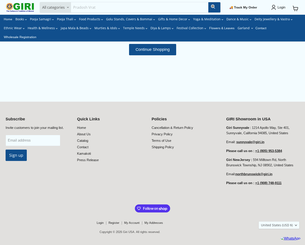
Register (114, 222)
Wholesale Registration (20, 37)
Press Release (88, 160)
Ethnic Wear (13, 28)
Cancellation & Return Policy (172, 128)
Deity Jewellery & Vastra (273, 19)
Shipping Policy (163, 147)
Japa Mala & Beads (75, 28)
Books (20, 19)
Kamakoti (84, 153)
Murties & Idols (106, 28)
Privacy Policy (162, 134)
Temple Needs (134, 28)
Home (8, 19)
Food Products (90, 19)
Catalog (82, 140)
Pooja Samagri (41, 19)
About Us (84, 134)
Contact (260, 28)
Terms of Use (161, 140)
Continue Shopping (153, 49)
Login (100, 222)
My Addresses (153, 222)
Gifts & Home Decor (173, 19)
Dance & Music (238, 19)
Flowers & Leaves (221, 28)
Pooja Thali (65, 19)
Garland (244, 28)
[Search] (214, 7)
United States (277, 225)
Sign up (16, 155)
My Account (132, 222)
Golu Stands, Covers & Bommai (129, 19)
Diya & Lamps (161, 28)
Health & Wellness (42, 28)
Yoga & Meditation (207, 19)
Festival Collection (190, 28)
